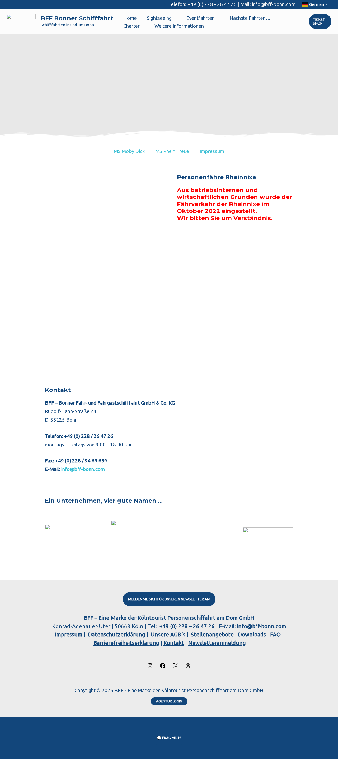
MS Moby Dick (129, 151)
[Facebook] (162, 667)
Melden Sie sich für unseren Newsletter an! (169, 599)
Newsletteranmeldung (217, 643)
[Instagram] (150, 667)
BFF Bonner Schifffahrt (77, 18)
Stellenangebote (212, 634)
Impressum (212, 151)
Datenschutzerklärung (116, 634)
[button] (174, 18)
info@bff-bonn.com (82, 469)
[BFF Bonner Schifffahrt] (21, 21)
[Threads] (188, 667)
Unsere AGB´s (168, 634)
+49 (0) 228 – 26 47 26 (187, 626)
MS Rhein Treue (172, 151)
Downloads (252, 634)
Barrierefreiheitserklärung (126, 643)
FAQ (275, 634)
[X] (175, 667)
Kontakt (173, 643)
